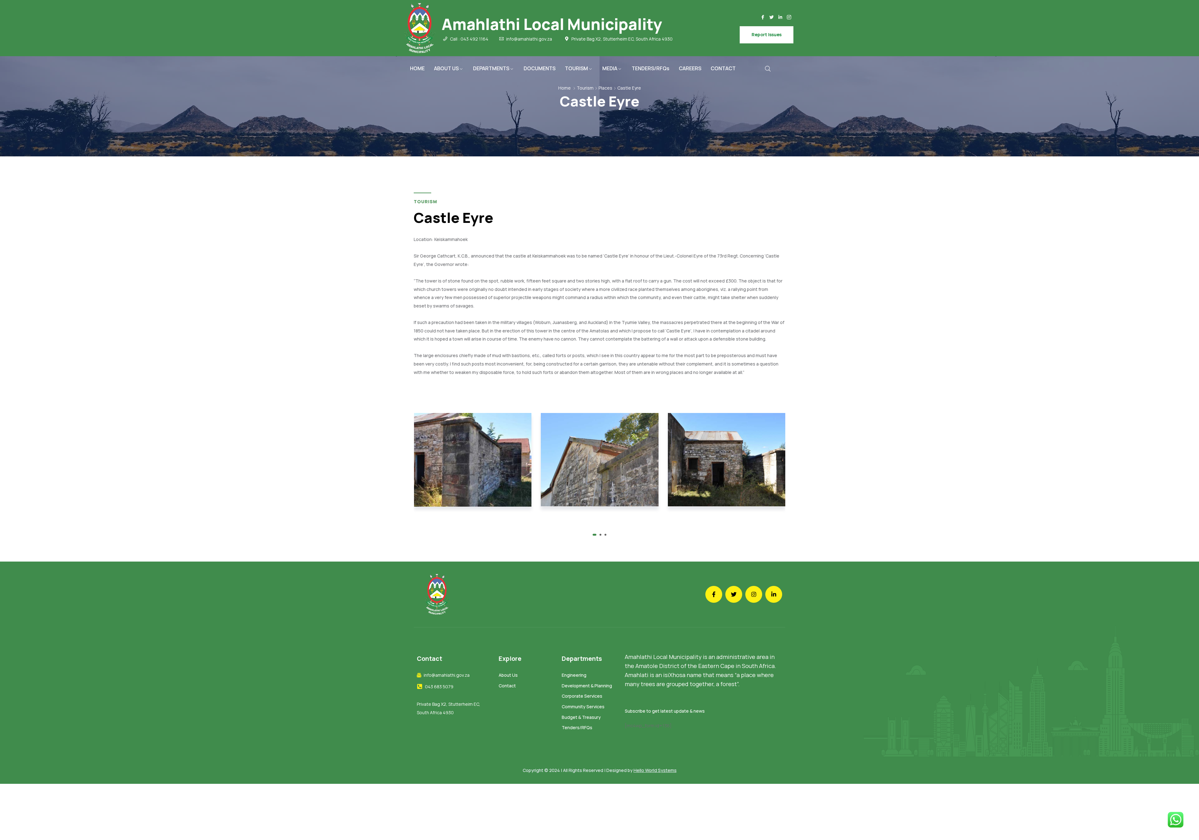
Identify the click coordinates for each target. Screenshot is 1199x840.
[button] (593, 534)
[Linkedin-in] (780, 17)
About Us (508, 675)
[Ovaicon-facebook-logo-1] (762, 17)
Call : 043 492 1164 (469, 39)
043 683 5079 (439, 687)
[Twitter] (771, 17)
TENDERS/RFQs (650, 68)
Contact (507, 686)
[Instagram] (753, 594)
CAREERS (690, 68)
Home (564, 88)
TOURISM (576, 68)
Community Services (583, 707)
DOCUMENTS (539, 68)
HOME (417, 68)
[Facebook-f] (713, 594)
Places (605, 88)
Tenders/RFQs (577, 727)
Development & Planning (587, 686)
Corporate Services (582, 696)
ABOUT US (446, 68)
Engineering (574, 675)
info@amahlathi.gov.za (529, 39)
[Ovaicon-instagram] (789, 17)
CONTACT (723, 68)
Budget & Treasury (581, 717)
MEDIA (609, 68)
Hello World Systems (655, 770)
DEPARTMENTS (491, 68)
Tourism (585, 88)
